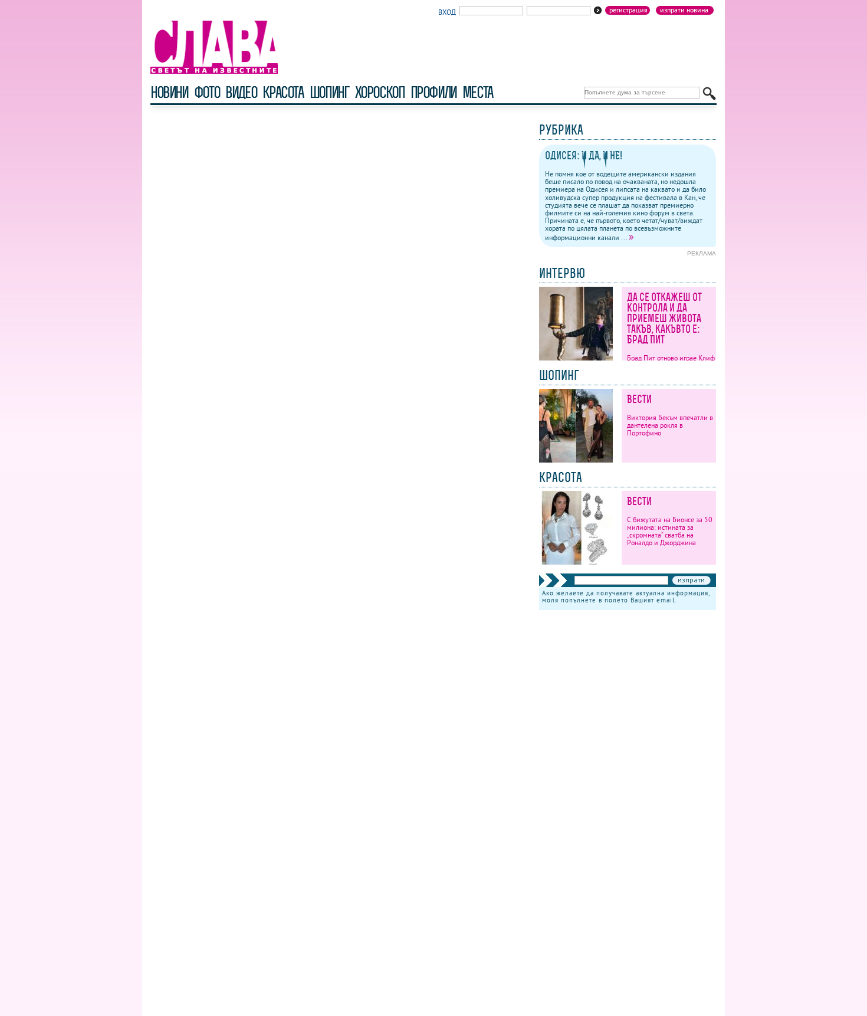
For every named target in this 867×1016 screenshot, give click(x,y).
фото (207, 92)
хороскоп (380, 92)
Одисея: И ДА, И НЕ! (583, 155)
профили (433, 92)
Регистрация (628, 10)
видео (241, 92)
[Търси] (709, 93)
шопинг (329, 92)
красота (282, 92)
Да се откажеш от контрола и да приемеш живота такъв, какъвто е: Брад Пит (664, 318)
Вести (639, 399)
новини (169, 92)
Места (477, 92)
